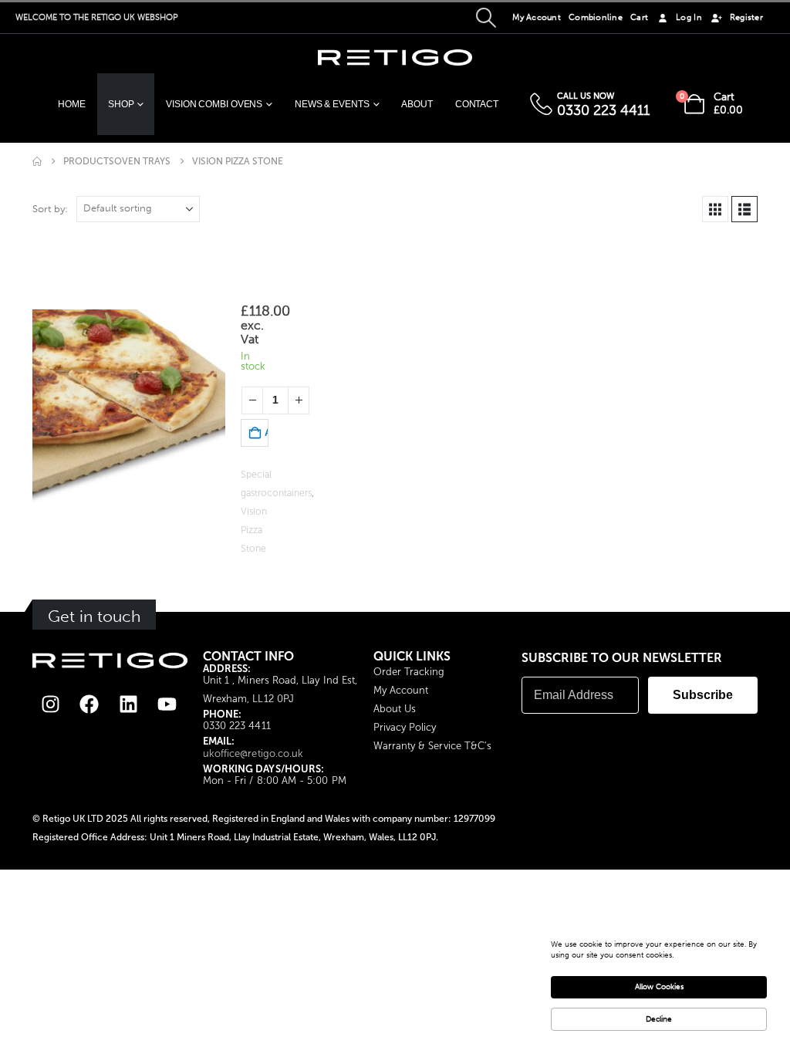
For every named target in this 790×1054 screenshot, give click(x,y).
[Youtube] (166, 703)
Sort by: (50, 209)
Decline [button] (659, 1019)
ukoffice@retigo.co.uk (253, 753)
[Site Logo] (395, 57)
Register (746, 17)
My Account (536, 17)
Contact (476, 104)
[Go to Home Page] (37, 161)
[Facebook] (89, 703)
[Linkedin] (128, 703)
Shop (121, 104)
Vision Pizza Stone (254, 529)
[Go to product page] (128, 405)
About (416, 104)
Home (72, 104)
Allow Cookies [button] (659, 987)
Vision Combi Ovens (214, 104)
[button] (486, 18)
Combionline (596, 17)
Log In (689, 17)
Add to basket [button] (266, 432)
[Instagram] (51, 703)
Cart (639, 17)
